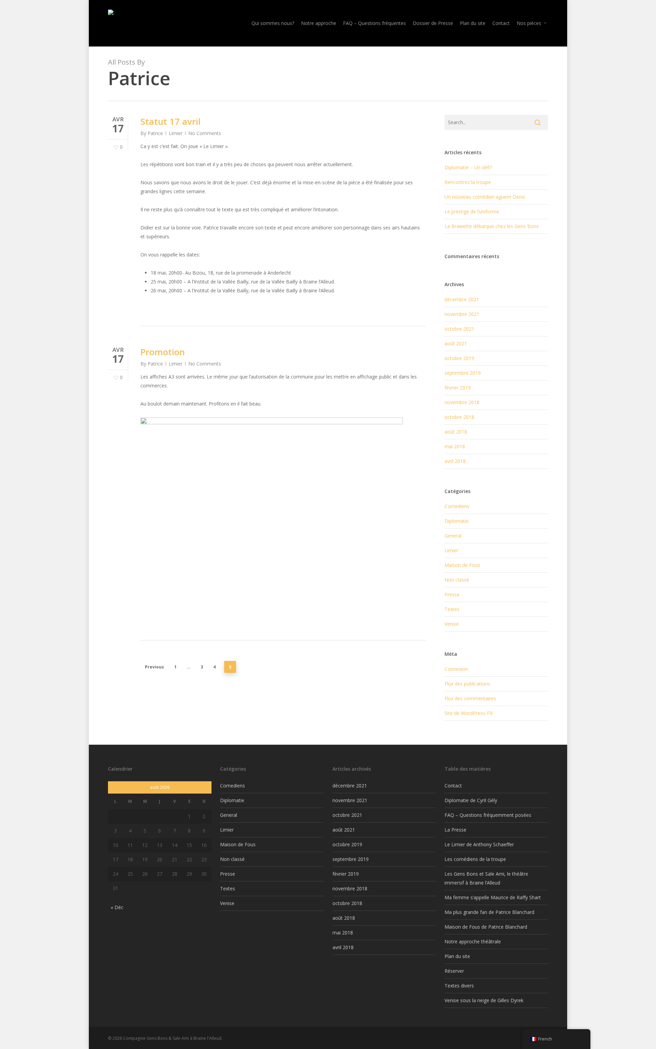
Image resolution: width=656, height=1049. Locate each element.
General (453, 535)
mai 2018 (455, 446)
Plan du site (457, 956)
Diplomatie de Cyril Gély (471, 800)
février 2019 (458, 387)
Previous (154, 667)
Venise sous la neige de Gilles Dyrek (484, 1000)
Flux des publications (467, 683)
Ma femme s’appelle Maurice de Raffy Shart (493, 897)
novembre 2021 (462, 314)
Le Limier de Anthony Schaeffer (479, 844)
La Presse (455, 829)
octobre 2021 (459, 329)
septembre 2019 (463, 373)
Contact (453, 785)
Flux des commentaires (470, 698)
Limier (175, 133)
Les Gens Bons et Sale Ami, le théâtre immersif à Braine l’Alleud (486, 878)
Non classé (457, 579)
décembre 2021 (462, 299)
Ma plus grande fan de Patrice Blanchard (489, 912)
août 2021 (456, 343)
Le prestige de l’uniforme (472, 211)
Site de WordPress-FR (469, 713)
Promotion (162, 352)
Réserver (454, 971)
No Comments (204, 133)
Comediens (457, 506)
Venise (452, 624)
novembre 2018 (462, 402)
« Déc (117, 907)
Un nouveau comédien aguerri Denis (485, 197)
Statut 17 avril (170, 121)
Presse (452, 594)
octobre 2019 (459, 358)
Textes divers (459, 985)
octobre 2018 (459, 417)
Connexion (456, 669)
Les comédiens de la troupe (475, 859)
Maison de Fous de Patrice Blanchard (486, 927)
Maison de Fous (462, 565)
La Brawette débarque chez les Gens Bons (492, 226)
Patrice (155, 133)
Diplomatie (457, 521)
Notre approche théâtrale (473, 941)
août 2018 (456, 431)
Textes (452, 609)
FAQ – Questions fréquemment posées (488, 815)
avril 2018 (455, 461)
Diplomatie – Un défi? (468, 167)
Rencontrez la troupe (468, 182)
